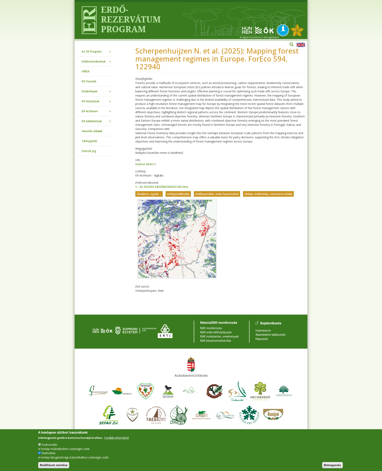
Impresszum (263, 330)
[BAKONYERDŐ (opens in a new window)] (190, 390)
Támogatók (89, 141)
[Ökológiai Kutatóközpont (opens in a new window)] (258, 30)
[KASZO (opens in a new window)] (273, 414)
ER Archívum (90, 111)
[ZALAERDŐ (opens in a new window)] (237, 390)
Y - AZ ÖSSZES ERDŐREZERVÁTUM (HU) (161, 187)
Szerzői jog (89, 151)
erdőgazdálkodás (178, 194)
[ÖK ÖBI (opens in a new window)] (103, 330)
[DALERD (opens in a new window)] (249, 414)
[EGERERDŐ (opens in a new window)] (98, 390)
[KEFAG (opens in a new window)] (201, 414)
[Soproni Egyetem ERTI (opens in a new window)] (165, 330)
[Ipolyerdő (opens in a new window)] (225, 414)
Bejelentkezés (270, 323)
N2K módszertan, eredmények (219, 336)
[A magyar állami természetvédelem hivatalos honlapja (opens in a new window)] (284, 30)
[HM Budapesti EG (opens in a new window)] (284, 390)
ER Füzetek (89, 81)
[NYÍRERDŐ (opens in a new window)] (146, 390)
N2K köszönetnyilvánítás (215, 340)
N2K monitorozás (211, 328)
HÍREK (86, 71)
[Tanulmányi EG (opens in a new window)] (156, 414)
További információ (116, 438)
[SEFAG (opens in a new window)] (109, 414)
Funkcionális (49, 445)
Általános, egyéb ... (149, 194)
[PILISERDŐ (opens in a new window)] (168, 390)
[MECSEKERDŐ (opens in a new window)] (260, 390)
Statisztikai (48, 453)
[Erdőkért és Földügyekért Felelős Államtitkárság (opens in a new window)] (191, 366)
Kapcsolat (261, 339)
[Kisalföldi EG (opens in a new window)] (179, 414)
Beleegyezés (332, 465)
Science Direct (144, 164)
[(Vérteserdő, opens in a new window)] (132, 414)
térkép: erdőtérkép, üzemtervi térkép (268, 194)
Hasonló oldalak (92, 131)
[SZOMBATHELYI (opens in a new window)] (214, 390)
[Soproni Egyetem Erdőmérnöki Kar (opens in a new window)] (136, 330)
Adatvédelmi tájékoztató (270, 334)
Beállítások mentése (53, 465)
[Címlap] (88, 20)
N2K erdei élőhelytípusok (216, 332)
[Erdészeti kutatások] (297, 30)
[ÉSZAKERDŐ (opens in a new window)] (122, 390)
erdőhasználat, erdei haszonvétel (217, 194)
